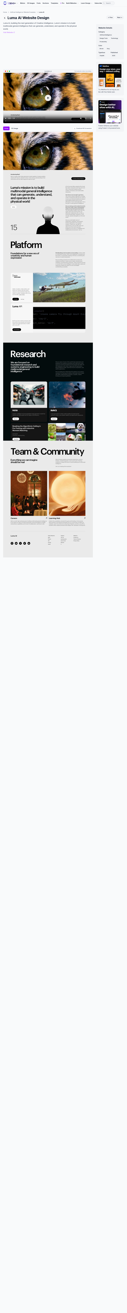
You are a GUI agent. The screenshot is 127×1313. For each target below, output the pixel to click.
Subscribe (98, 3)
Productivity (103, 41)
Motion (22, 3)
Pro (63, 3)
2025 (113, 55)
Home (5, 12)
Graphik (102, 55)
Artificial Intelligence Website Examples (23, 12)
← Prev (110, 17)
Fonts (39, 3)
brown (101, 48)
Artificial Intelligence (106, 35)
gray (108, 48)
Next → (119, 17)
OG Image (14, 128)
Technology (114, 38)
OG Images (31, 3)
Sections (46, 3)
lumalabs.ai (48, 71)
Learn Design (85, 3)
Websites (12, 3)
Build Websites (71, 3)
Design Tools (104, 38)
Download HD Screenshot (84, 128)
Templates (54, 3)
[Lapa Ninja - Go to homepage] (9, 3)
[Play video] (48, 98)
